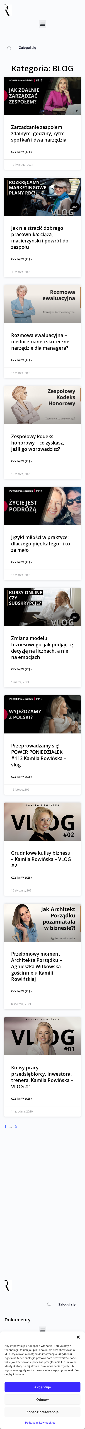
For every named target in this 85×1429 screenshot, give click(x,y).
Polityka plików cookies (40, 1422)
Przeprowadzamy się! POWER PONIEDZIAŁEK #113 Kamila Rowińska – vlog (38, 755)
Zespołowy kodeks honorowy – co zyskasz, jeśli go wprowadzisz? (37, 442)
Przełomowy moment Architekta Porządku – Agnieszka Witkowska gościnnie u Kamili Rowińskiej (36, 966)
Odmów (42, 1399)
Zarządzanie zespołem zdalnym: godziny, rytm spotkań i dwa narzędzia (38, 133)
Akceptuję (42, 1387)
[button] (78, 1337)
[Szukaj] (9, 47)
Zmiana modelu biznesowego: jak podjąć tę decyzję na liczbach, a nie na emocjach (42, 647)
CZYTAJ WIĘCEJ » (21, 152)
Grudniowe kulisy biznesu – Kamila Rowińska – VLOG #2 (41, 859)
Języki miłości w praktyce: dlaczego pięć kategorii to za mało (40, 543)
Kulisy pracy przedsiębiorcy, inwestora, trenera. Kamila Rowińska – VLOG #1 (42, 1077)
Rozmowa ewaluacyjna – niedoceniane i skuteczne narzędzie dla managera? (40, 341)
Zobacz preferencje (42, 1412)
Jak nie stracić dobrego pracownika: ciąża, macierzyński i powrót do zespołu (39, 237)
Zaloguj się (27, 47)
